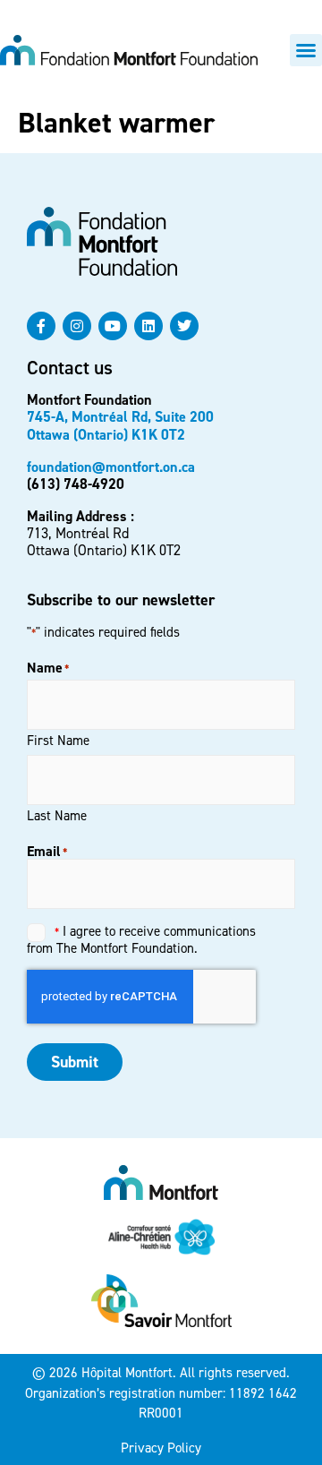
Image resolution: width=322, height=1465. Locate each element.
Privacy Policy (161, 1448)
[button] (306, 50)
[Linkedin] (148, 326)
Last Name (57, 815)
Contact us (70, 368)
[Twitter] (184, 326)
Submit (74, 1062)
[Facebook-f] (41, 326)
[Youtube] (112, 326)
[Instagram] (77, 326)
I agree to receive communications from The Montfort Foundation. (141, 939)
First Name (58, 740)
